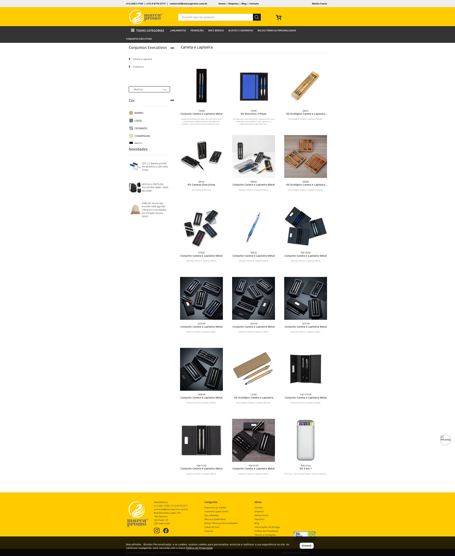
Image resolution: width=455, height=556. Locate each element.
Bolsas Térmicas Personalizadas (277, 30)
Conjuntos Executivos (139, 38)
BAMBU (139, 112)
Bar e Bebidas (216, 30)
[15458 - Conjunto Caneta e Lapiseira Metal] (201, 85)
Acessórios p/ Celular (215, 507)
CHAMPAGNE (142, 136)
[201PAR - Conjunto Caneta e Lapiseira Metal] (201, 298)
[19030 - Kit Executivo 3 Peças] (253, 85)
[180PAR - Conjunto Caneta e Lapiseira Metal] (201, 369)
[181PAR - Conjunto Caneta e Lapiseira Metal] (305, 298)
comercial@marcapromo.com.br (188, 3)
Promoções (197, 30)
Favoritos (259, 519)
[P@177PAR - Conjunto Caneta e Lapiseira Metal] (305, 369)
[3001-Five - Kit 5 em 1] (305, 440)
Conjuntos (138, 66)
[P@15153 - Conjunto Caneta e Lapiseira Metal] (201, 440)
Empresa (233, 3)
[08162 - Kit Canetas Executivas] (201, 156)
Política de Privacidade (266, 531)
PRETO (138, 143)
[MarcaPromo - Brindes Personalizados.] (146, 17)
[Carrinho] (301, 17)
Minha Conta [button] (320, 3)
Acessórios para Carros (216, 511)
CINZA (138, 120)
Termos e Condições (265, 534)
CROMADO (141, 128)
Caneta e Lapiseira (142, 59)
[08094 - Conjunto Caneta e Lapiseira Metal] (253, 156)
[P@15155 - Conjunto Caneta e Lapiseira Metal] (253, 440)
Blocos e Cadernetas (240, 30)
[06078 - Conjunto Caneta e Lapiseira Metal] (253, 227)
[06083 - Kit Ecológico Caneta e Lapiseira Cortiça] (305, 156)
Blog (244, 3)
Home (222, 3)
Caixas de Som (212, 527)
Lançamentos (178, 30)
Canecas (208, 531)
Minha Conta (261, 515)
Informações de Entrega (267, 527)
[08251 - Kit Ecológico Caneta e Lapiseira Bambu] (305, 85)
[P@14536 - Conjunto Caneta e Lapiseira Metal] (305, 227)
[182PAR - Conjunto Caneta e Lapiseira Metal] (253, 298)
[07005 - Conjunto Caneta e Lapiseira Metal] (201, 227)
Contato (254, 3)
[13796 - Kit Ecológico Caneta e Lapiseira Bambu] (253, 369)
